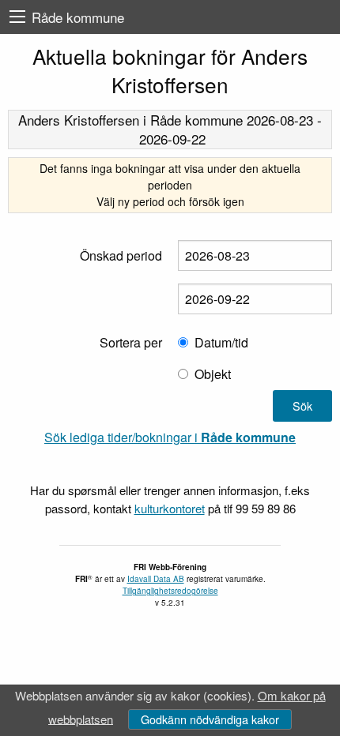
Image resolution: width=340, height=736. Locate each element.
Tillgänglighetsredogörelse (170, 590)
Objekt (213, 374)
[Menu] (17, 17)
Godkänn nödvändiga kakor (210, 719)
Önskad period (121, 255)
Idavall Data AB (155, 578)
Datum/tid (221, 342)
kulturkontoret (169, 508)
